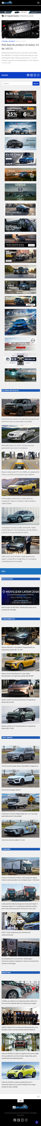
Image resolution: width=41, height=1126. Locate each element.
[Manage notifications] (36, 1122)
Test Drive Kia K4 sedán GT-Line (13, 840)
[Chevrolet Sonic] (20, 262)
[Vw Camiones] (20, 278)
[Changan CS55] (20, 150)
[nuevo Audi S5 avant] (20, 247)
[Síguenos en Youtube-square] (35, 75)
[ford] (20, 200)
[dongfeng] (20, 134)
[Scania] (20, 231)
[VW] (20, 180)
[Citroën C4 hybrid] (20, 381)
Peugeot (12, 41)
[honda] (20, 215)
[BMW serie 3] (20, 335)
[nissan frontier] (20, 350)
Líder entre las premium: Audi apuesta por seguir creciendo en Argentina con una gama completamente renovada (19, 558)
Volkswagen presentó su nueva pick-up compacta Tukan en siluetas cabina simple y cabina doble (19, 500)
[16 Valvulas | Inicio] (9, 2)
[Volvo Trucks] (20, 365)
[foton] (20, 12)
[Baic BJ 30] (20, 103)
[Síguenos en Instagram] (38, 75)
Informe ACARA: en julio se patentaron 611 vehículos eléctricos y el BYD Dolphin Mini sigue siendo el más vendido (19, 1084)
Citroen (5, 41)
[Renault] (20, 306)
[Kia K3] (20, 165)
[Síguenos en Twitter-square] (31, 75)
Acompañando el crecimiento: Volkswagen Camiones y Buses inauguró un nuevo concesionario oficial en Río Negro (20, 961)
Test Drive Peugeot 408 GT (11, 790)
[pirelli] (20, 119)
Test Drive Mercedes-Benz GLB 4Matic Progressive (20, 766)
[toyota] (20, 293)
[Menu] (38, 2)
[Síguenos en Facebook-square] (28, 75)
